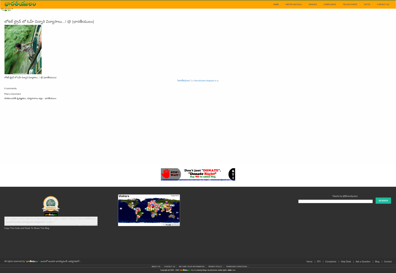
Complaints (330, 4)
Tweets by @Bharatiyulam (345, 196)
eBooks (313, 4)
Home (276, 4)
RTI (319, 261)
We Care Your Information (191, 266)
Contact (388, 261)
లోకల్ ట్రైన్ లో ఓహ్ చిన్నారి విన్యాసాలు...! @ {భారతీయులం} (49, 21)
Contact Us (383, 4)
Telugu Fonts (350, 4)
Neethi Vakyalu (294, 4)
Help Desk (346, 261)
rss (234, 270)
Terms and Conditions (236, 266)
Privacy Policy (215, 266)
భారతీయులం (184, 80)
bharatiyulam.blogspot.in (205, 81)
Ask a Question (363, 261)
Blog (377, 261)
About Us (156, 266)
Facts (367, 4)
